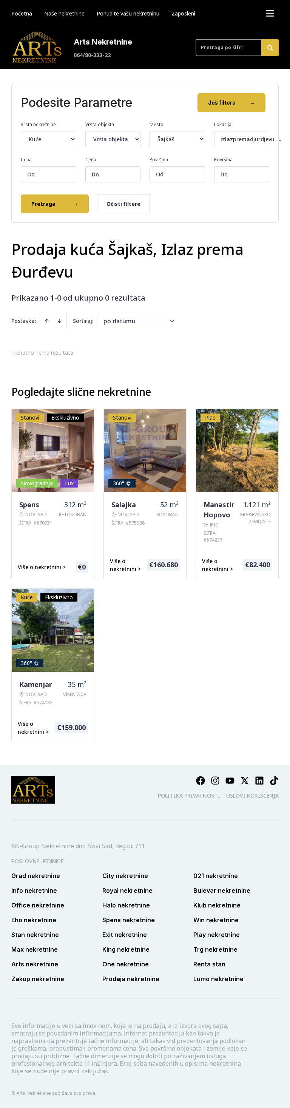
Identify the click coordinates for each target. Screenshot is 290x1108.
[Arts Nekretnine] (37, 47)
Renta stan (209, 964)
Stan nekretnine (35, 934)
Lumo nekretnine (218, 979)
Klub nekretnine (217, 905)
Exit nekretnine (124, 934)
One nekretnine (125, 964)
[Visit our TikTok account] (274, 780)
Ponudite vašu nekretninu (128, 13)
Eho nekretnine (33, 920)
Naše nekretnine (64, 13)
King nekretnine (126, 949)
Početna (21, 13)
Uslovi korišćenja (252, 795)
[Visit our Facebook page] (200, 780)
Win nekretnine (216, 920)
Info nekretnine (34, 890)
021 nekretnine (215, 876)
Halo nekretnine (126, 905)
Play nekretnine (216, 934)
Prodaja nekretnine (130, 979)
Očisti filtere (123, 203)
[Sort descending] (59, 321)
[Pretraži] (270, 47)
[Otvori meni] (270, 13)
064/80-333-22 (92, 55)
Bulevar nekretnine (221, 890)
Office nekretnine (37, 905)
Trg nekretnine (215, 949)
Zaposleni (183, 13)
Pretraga (54, 203)
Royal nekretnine (127, 890)
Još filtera (231, 102)
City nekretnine (125, 876)
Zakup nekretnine (37, 979)
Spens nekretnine (128, 920)
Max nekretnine (34, 949)
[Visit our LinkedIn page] (259, 780)
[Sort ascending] (46, 321)
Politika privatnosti (189, 795)
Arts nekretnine (34, 964)
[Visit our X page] (244, 780)
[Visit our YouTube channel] (229, 780)
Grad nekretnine (35, 876)
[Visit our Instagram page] (215, 780)
